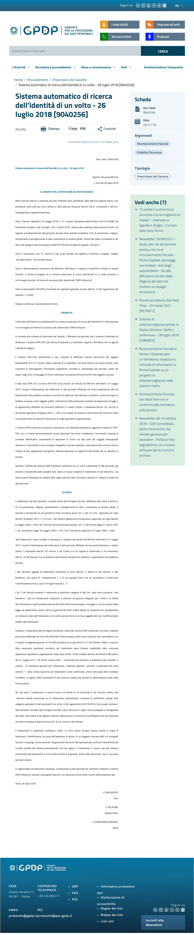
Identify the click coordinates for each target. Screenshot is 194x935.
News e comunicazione (96, 67)
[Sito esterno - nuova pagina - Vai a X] (177, 909)
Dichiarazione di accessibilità (110, 900)
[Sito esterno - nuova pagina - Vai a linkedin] (155, 909)
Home (18, 79)
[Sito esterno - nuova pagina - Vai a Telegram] (172, 909)
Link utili (107, 921)
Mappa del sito (112, 914)
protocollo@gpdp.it (23, 915)
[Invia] (163, 51)
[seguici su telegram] (154, 5)
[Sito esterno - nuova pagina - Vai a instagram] (161, 909)
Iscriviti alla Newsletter (155, 922)
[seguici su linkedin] (138, 5)
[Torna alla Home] (51, 30)
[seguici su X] (159, 5)
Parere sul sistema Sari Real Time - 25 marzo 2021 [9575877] (159, 305)
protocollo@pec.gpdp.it (55, 915)
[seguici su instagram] (143, 5)
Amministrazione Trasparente (163, 67)
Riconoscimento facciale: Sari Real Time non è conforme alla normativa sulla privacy (157, 402)
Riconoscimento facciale (152, 143)
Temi (124, 67)
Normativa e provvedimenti (53, 67)
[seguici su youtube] (148, 5)
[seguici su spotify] (164, 5)
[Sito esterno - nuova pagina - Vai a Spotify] (183, 909)
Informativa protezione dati (116, 889)
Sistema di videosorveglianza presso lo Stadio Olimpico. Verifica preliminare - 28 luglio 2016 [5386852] (159, 330)
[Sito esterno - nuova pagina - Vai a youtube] (166, 909)
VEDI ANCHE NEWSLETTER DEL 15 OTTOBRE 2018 (93, 142)
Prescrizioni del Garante (70, 79)
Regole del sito (112, 908)
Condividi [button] (110, 128)
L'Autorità (19, 67)
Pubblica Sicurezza (149, 152)
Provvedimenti (37, 79)
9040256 (149, 112)
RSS (75, 899)
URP (75, 886)
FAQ (75, 893)
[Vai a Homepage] (38, 872)
